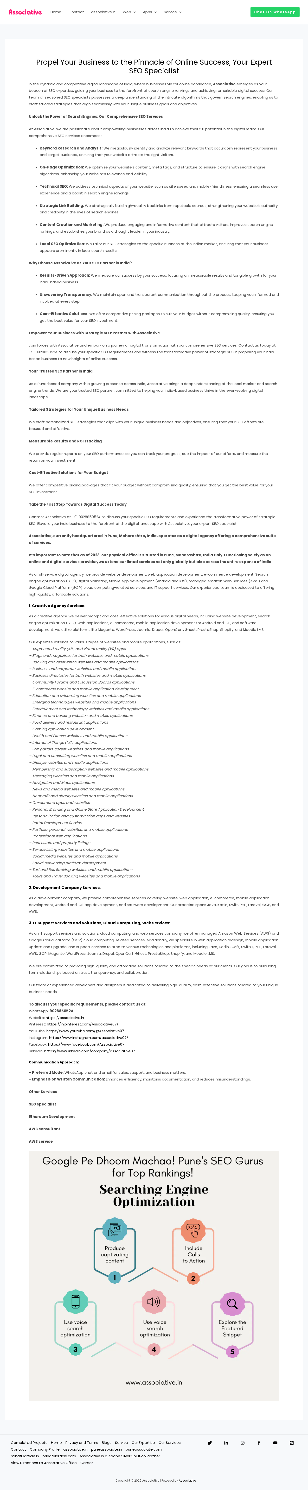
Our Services (170, 1442)
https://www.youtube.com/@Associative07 (85, 1030)
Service (170, 11)
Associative (187, 1480)
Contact (76, 11)
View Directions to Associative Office (44, 1462)
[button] (133, 12)
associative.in (103, 11)
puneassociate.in (106, 1449)
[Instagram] (242, 1443)
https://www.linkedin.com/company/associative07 (89, 1051)
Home (56, 11)
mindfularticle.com (59, 1456)
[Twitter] (210, 1443)
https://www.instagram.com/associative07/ (88, 1037)
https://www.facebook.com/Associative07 (86, 1044)
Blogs (106, 1442)
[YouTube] (275, 1443)
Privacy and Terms (81, 1442)
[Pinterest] (291, 1443)
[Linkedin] (226, 1443)
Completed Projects (29, 1442)
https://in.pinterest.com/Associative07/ (82, 1024)
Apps (147, 11)
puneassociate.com (144, 1449)
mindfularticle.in (25, 1456)
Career (86, 1462)
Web (127, 11)
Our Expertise (143, 1442)
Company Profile (45, 1449)
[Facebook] (259, 1443)
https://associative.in (65, 1017)
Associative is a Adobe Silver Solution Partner (120, 1456)
